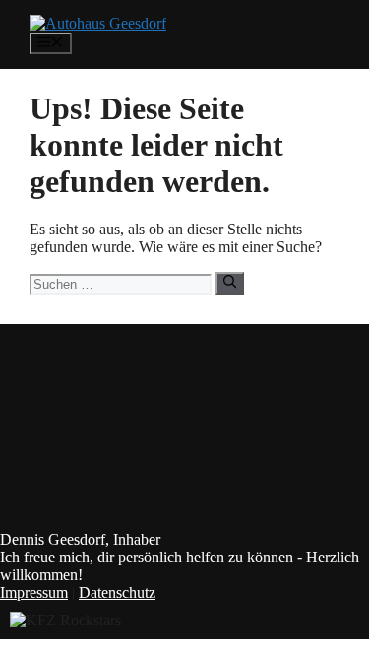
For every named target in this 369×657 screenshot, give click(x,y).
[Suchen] (229, 283)
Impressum (34, 592)
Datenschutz (117, 592)
